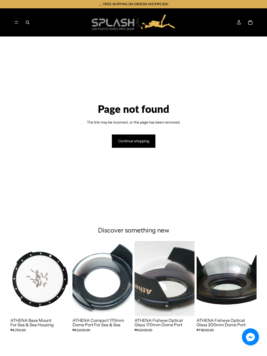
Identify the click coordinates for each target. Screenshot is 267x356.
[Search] (27, 22)
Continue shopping (133, 141)
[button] (250, 336)
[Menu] (16, 22)
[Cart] (250, 22)
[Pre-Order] (124, 308)
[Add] (62, 308)
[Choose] (186, 308)
